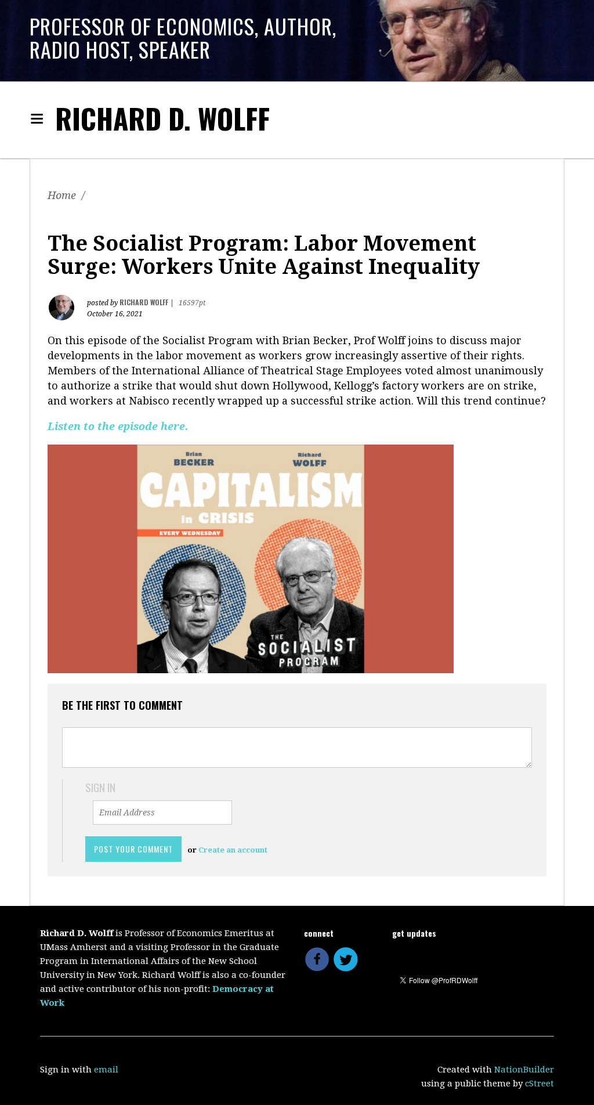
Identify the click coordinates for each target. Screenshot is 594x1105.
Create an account (232, 850)
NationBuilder (524, 1069)
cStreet (539, 1083)
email (106, 1069)
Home (62, 195)
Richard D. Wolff (162, 118)
